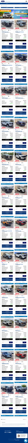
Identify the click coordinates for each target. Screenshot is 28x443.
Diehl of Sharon (4, 51)
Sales (7, 3)
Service (21, 3)
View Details (7, 180)
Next (27, 14)
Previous (0, 14)
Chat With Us (7, 46)
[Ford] (3, 1)
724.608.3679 (11, 51)
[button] (13, 24)
